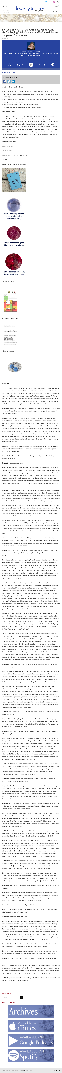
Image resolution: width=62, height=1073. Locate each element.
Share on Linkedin (13, 81)
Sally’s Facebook (7, 150)
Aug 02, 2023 (5, 38)
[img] (31, 58)
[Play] (31, 65)
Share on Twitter (9, 81)
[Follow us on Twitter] (57, 1070)
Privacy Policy (28, 1070)
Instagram (54, 2)
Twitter (46, 2)
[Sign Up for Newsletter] (59, 1070)
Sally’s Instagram (7, 146)
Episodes (8, 1070)
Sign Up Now (15, 1070)
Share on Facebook (4, 81)
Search (58, 2)
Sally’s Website (7, 155)
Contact (22, 1070)
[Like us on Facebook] (52, 1070)
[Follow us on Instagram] (54, 1070)
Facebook (50, 2)
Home (3, 1070)
